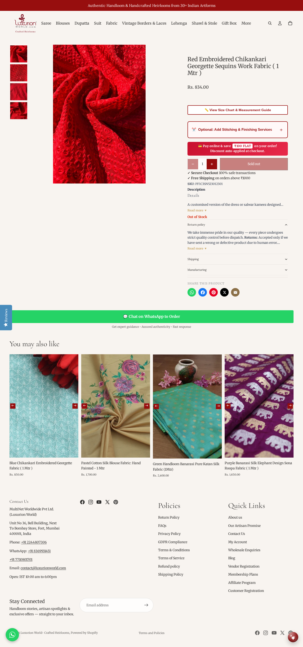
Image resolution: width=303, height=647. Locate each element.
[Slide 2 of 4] (18, 72)
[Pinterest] (213, 292)
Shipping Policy (170, 574)
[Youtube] (99, 502)
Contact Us (236, 534)
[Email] (235, 292)
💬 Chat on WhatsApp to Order (151, 316)
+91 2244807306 (34, 542)
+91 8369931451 (39, 551)
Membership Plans (243, 574)
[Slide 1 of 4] (18, 53)
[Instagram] (91, 502)
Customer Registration (246, 591)
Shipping (193, 259)
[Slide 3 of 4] (18, 91)
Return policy (196, 224)
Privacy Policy (169, 534)
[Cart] (290, 23)
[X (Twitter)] (224, 292)
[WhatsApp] (191, 292)
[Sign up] (146, 605)
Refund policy (169, 566)
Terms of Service (171, 558)
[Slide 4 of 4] (18, 110)
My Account (237, 542)
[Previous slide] (12, 405)
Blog (231, 558)
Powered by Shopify (84, 632)
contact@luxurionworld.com (43, 568)
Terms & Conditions (174, 550)
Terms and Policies (152, 633)
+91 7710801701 (20, 559)
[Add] (71, 450)
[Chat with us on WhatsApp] (12, 634)
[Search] (270, 23)
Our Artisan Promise (244, 526)
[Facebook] (202, 292)
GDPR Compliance (172, 542)
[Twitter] (107, 502)
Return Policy (168, 517)
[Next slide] (75, 405)
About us (235, 517)
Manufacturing (197, 269)
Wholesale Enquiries (244, 550)
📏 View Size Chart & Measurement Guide (238, 110)
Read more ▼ (197, 210)
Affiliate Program (242, 582)
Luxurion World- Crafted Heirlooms (45, 632)
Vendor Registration (243, 566)
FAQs (162, 526)
